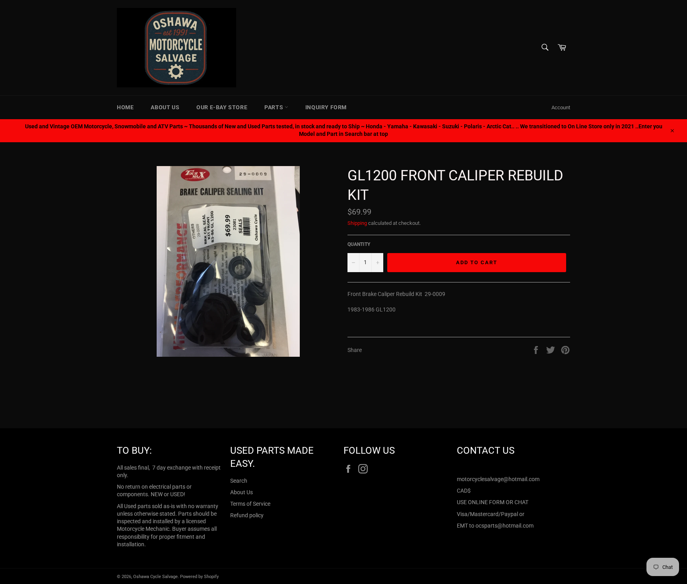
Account (560, 107)
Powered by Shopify (199, 576)
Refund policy (247, 515)
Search (238, 481)
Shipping (357, 223)
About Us (165, 107)
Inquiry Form (326, 107)
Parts (274, 107)
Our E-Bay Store (221, 107)
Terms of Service (250, 504)
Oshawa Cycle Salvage (155, 576)
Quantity (358, 244)
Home (125, 107)
